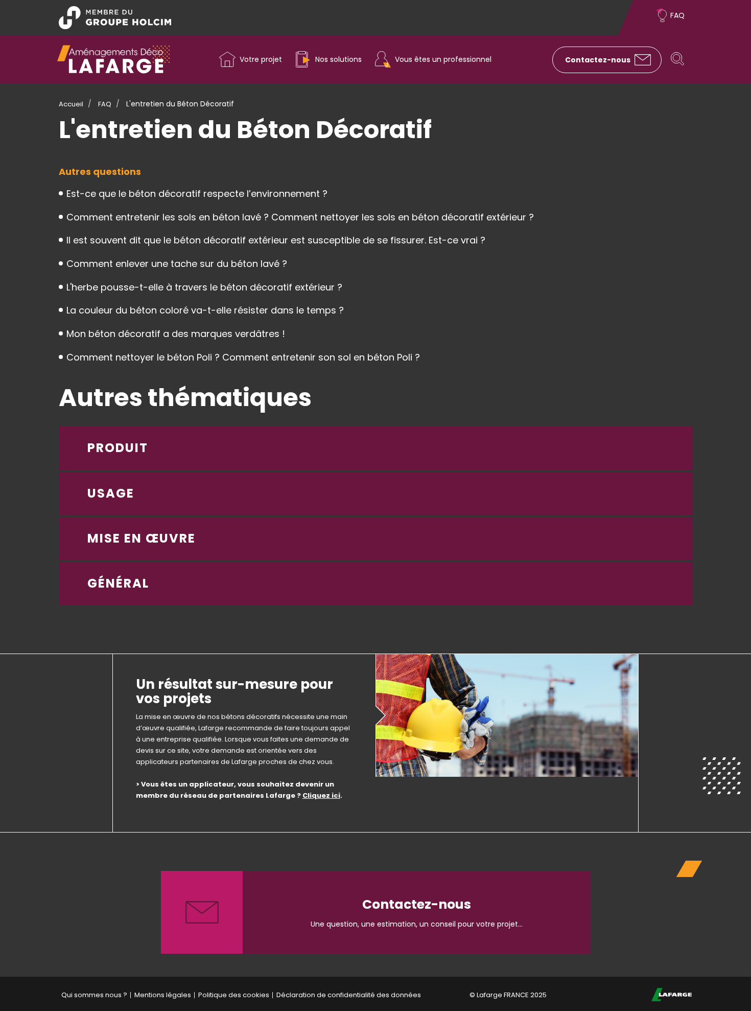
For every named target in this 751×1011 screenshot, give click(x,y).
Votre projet (261, 59)
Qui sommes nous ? (94, 995)
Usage (110, 493)
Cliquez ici (321, 795)
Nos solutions (338, 59)
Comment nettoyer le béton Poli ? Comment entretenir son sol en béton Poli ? (243, 357)
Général (118, 583)
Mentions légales (162, 995)
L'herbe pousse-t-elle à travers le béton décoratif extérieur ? (204, 287)
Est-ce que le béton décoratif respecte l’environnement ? (196, 193)
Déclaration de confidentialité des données (348, 995)
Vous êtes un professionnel (443, 59)
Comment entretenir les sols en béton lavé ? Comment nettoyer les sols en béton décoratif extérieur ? (300, 217)
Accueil (71, 104)
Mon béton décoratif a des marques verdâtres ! (175, 333)
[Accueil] (113, 59)
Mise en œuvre (141, 538)
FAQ (677, 15)
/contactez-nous (375, 912)
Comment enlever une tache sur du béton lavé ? (176, 263)
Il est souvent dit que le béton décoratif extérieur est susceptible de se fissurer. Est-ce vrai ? (275, 240)
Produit (117, 447)
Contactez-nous (597, 60)
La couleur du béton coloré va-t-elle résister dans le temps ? (205, 310)
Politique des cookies (233, 995)
